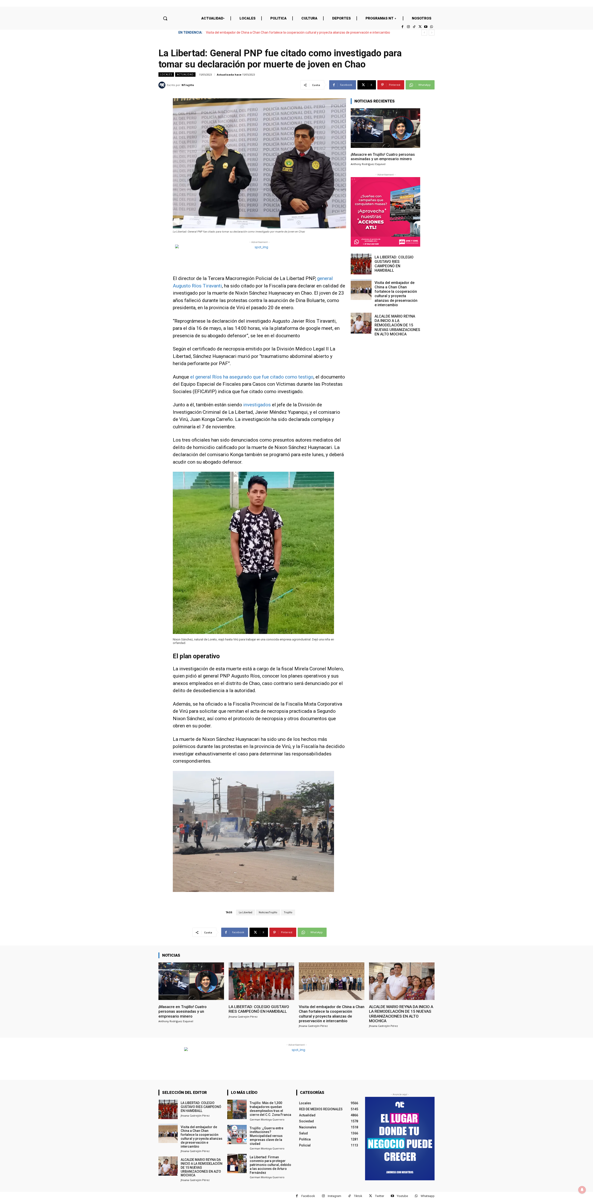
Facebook (308, 1196)
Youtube (402, 1196)
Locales (166, 74)
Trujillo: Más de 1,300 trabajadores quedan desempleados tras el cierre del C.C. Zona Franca (270, 1108)
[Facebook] (402, 27)
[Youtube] (426, 27)
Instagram (334, 1196)
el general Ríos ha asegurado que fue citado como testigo (251, 377)
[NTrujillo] (162, 85)
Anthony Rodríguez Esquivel (368, 164)
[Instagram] (408, 27)
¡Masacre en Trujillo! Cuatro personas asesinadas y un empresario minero (383, 156)
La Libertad (245, 912)
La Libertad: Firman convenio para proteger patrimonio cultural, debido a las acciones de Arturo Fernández (270, 1165)
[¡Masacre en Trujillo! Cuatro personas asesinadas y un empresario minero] (385, 128)
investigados (257, 404)
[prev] (424, 32)
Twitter (379, 1196)
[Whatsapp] (432, 27)
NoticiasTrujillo (268, 912)
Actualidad (185, 74)
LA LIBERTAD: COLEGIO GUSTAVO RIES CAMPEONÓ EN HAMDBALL (394, 264)
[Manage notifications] (582, 1190)
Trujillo (288, 912)
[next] (432, 32)
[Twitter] (420, 27)
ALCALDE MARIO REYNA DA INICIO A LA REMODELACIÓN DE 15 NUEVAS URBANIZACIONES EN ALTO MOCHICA (286, 32)
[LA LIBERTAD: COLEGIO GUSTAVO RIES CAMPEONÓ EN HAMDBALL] (361, 264)
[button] (165, 18)
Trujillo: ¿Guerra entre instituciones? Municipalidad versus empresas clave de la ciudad (266, 1136)
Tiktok (358, 1196)
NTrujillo (188, 85)
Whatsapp (428, 1196)
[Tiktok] (414, 27)
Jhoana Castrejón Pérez (243, 1016)
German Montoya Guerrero (267, 1119)
